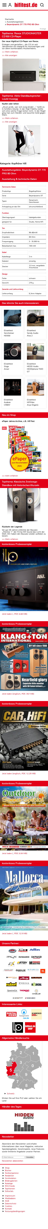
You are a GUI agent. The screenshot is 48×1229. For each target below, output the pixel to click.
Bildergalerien (11, 1181)
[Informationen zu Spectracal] (12, 991)
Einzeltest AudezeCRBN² (8, 402)
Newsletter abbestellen (12, 1161)
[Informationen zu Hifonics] (33, 970)
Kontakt (8, 1208)
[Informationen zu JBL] (42, 972)
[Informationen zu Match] (11, 977)
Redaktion (9, 1175)
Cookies (8, 1206)
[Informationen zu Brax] (11, 957)
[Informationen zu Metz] (24, 978)
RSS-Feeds (10, 1186)
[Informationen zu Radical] (36, 984)
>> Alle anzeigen (9, 55)
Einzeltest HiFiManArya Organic (33, 402)
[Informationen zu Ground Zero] (8, 970)
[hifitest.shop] (30, 1032)
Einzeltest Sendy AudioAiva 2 (32, 333)
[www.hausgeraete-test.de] (24, 1019)
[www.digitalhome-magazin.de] (11, 1019)
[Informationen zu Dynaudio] (24, 957)
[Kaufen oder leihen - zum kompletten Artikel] (24, 141)
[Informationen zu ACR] (12, 951)
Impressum (10, 1195)
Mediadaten (10, 1198)
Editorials (9, 1191)
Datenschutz (10, 1203)
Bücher (8, 1170)
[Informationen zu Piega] (24, 983)
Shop (7, 1168)
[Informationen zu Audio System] (22, 951)
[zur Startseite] (26, 5)
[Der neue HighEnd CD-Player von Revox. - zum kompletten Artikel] (24, 75)
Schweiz (10, 1093)
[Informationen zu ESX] (11, 964)
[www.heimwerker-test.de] (36, 1019)
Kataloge (9, 1183)
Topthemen (10, 1188)
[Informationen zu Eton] (22, 963)
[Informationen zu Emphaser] (36, 957)
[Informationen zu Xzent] (17, 998)
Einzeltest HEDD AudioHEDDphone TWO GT (35, 367)
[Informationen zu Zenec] (30, 998)
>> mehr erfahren (10, 475)
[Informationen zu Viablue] (36, 992)
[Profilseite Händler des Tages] (24, 1122)
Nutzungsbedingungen (15, 1211)
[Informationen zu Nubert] (11, 984)
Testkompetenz (11, 1173)
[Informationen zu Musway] (36, 977)
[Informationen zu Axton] (34, 950)
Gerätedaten (10, 1178)
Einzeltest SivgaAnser (8, 366)
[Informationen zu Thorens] (24, 991)
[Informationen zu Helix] (20, 970)
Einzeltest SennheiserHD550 (9, 333)
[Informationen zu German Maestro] (34, 963)
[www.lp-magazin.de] (17, 1032)
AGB (7, 1201)
